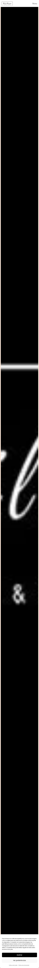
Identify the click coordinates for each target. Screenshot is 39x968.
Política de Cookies (13, 965)
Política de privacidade (23, 965)
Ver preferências (19, 960)
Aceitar (19, 955)
